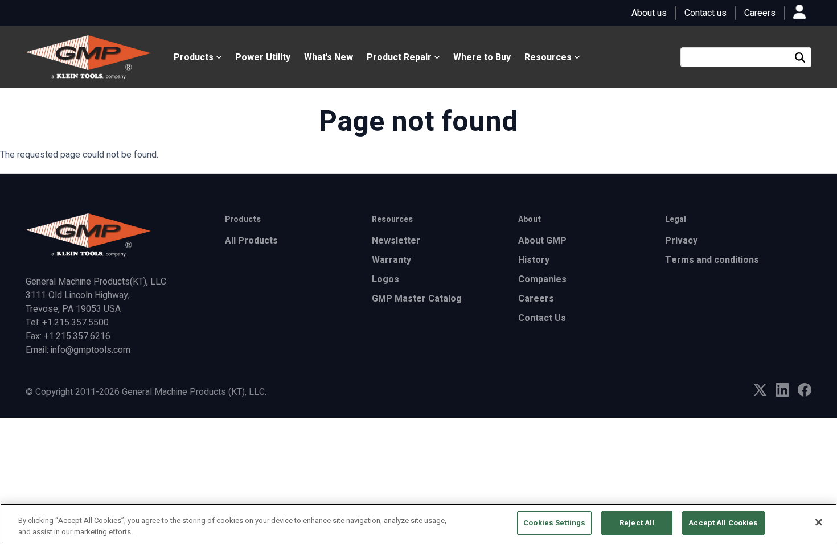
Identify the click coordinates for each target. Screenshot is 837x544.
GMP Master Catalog (417, 299)
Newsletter (396, 241)
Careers (760, 13)
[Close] (818, 521)
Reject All (636, 522)
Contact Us (542, 318)
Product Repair (400, 57)
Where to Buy (482, 57)
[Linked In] (782, 394)
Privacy (681, 241)
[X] (760, 393)
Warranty (391, 260)
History (533, 260)
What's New (328, 57)
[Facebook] (804, 394)
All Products (251, 241)
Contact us (705, 13)
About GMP (542, 241)
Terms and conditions (712, 260)
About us (649, 13)
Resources (549, 57)
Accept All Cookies (723, 522)
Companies (542, 279)
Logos (385, 279)
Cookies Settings (554, 522)
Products (195, 57)
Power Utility (262, 57)
